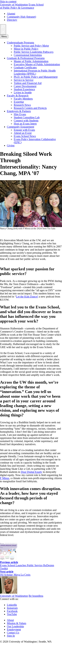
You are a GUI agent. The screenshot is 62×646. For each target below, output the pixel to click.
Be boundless (36, 595)
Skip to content (8, 1)
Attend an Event (23, 133)
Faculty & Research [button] (17, 95)
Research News (22, 104)
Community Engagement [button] (20, 126)
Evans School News (25, 136)
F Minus (4, 478)
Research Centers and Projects (30, 108)
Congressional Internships (28, 55)
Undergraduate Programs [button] (20, 42)
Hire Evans (20, 114)
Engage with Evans (24, 129)
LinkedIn (12, 604)
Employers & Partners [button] (19, 111)
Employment (14, 629)
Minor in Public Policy (26, 48)
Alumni (11, 13)
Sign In (11, 635)
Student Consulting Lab (27, 117)
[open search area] (3, 29)
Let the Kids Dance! (27, 296)
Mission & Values (16, 623)
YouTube (12, 614)
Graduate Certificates (25, 67)
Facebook (12, 611)
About (10, 620)
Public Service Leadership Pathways (33, 51)
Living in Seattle (23, 92)
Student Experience (24, 89)
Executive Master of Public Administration (37, 64)
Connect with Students (26, 120)
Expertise (19, 101)
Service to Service (23, 79)
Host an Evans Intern (25, 123)
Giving (10, 145)
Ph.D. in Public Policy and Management (36, 76)
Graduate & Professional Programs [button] (26, 58)
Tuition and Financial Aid (28, 83)
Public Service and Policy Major (31, 45)
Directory (12, 19)
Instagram (12, 607)
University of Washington (14, 4)
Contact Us (13, 632)
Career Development (25, 86)
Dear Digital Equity (31, 471)
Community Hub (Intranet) (21, 16)
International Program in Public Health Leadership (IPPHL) (35, 72)
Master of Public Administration (31, 61)
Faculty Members (23, 98)
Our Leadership (15, 626)
